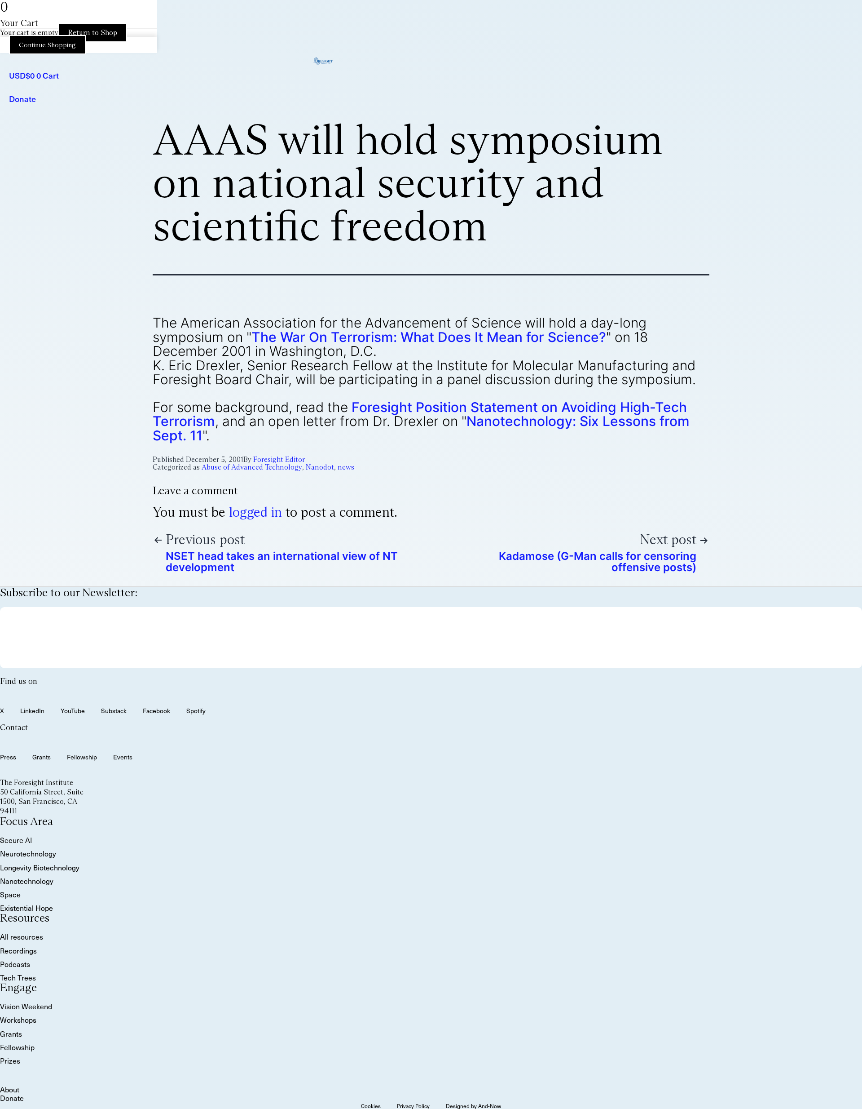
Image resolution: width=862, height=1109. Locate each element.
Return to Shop (92, 32)
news (346, 467)
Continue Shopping (47, 44)
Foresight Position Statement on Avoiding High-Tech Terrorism (420, 414)
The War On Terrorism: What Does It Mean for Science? (428, 337)
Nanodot (320, 467)
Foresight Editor (279, 459)
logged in (255, 512)
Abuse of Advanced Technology (252, 467)
